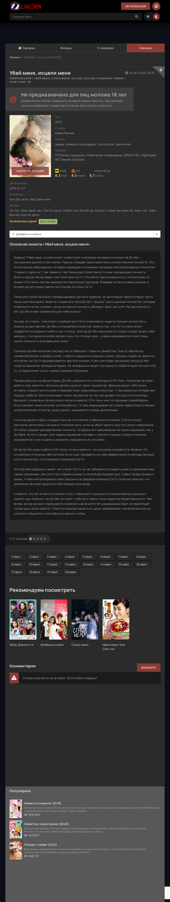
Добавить (148, 667)
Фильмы (66, 48)
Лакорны (28, 48)
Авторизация (135, 6)
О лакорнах (105, 48)
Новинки (146, 48)
